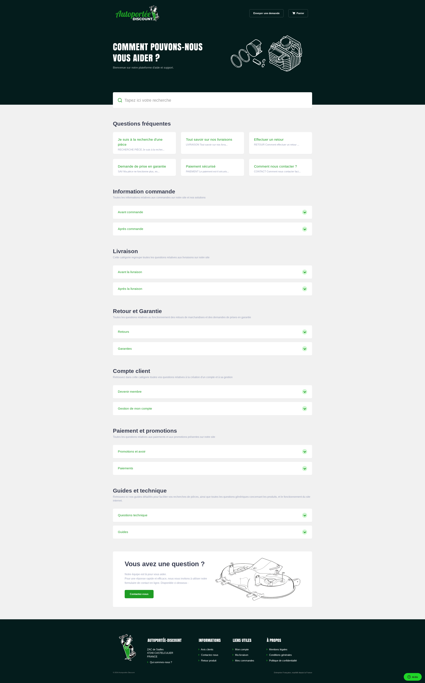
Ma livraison (241, 654)
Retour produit (208, 660)
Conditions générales (280, 654)
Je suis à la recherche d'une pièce (140, 142)
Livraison (125, 251)
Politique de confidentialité (282, 660)
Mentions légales (277, 649)
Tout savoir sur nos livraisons (209, 139)
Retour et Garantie (137, 311)
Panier (300, 13)
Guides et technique (140, 490)
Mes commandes (244, 660)
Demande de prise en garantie (142, 166)
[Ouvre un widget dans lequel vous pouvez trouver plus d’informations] (413, 677)
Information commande (144, 191)
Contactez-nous (139, 594)
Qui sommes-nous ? (160, 662)
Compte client (131, 371)
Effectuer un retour (269, 139)
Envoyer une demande (266, 13)
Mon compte (241, 649)
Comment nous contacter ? (275, 166)
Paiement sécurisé (200, 166)
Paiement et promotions (145, 431)
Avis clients (206, 649)
